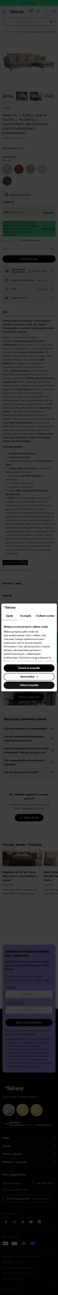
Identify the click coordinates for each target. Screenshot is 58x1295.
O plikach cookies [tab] (45, 615)
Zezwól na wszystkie (29, 668)
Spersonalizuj (27, 676)
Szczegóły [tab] (25, 615)
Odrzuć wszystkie (29, 685)
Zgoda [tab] (9, 615)
